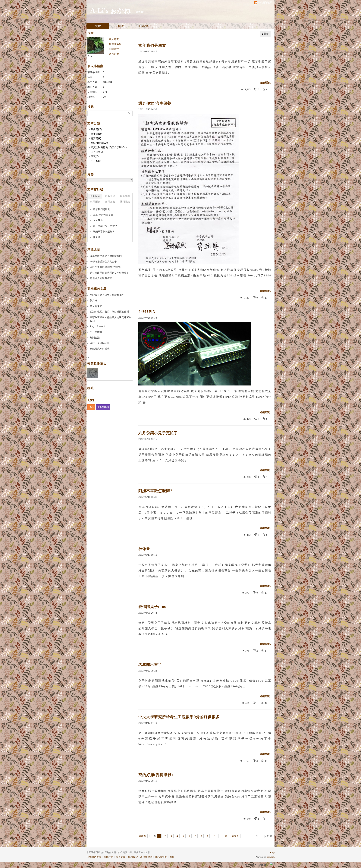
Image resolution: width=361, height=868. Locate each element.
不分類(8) (96, 160)
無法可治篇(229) (99, 142)
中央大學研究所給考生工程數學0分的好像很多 (179, 717)
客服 (172, 857)
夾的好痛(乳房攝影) (155, 775)
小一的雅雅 (96, 332)
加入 (254, 865)
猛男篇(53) (96, 129)
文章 (98, 26)
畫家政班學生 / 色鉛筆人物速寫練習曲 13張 (110, 319)
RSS (91, 407)
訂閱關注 (114, 49)
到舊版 (139, 12)
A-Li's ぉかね (110, 10)
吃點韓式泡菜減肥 (99, 348)
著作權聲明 (146, 857)
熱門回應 (110, 201)
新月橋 (93, 300)
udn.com (271, 857)
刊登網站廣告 (93, 857)
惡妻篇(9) (96, 138)
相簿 (121, 26)
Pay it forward (97, 326)
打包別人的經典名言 (101, 278)
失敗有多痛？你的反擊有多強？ (107, 295)
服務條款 (133, 857)
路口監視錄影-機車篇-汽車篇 (105, 267)
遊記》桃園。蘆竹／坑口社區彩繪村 (109, 311)
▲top (272, 852)
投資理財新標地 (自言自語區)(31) (109, 147)
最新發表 (95, 196)
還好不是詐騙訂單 (99, 343)
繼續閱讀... (265, 82)
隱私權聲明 (161, 857)
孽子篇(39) (96, 133)
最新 (266, 33)
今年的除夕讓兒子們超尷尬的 (106, 256)
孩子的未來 (96, 306)
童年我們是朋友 (152, 45)
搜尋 (129, 113)
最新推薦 (125, 196)
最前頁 (142, 836)
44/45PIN (146, 312)
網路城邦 (263, 865)
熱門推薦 (125, 201)
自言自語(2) (97, 151)
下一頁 (223, 836)
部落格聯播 (103, 407)
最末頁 (235, 836)
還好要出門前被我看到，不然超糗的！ (110, 272)
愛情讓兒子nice (152, 607)
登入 (247, 865)
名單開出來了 (150, 664)
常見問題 (121, 857)
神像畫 (144, 549)
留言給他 (114, 53)
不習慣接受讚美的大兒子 (103, 261)
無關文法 (95, 337)
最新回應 (110, 196)
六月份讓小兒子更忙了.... (160, 433)
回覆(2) (95, 156)
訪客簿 (143, 26)
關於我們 (108, 857)
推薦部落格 (115, 44)
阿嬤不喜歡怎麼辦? (155, 491)
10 (214, 836)
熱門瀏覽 (95, 201)
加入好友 (114, 39)
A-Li (89, 56)
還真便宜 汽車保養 (154, 103)
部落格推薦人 (97, 363)
